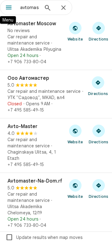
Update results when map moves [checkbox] (44, 237)
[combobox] (29, 7)
